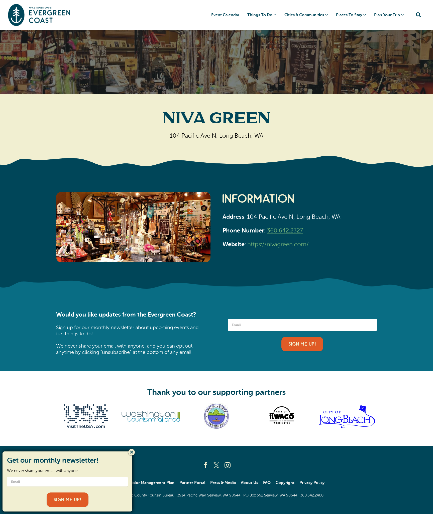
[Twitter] (216, 465)
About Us (249, 482)
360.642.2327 (285, 230)
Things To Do (259, 15)
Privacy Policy (311, 482)
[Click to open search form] (418, 15)
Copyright (285, 482)
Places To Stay (349, 15)
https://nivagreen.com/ (278, 244)
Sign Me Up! (302, 344)
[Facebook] (205, 465)
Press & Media (223, 482)
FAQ (267, 482)
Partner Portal (192, 482)
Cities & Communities (304, 15)
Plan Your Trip (387, 15)
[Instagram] (228, 465)
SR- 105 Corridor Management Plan (141, 482)
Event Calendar (225, 15)
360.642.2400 (311, 495)
